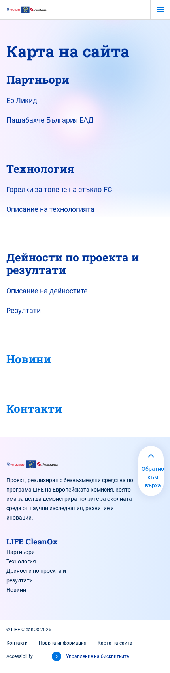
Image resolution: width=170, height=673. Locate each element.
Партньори (20, 552)
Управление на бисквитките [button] (97, 656)
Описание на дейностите (47, 291)
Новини (28, 359)
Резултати (23, 310)
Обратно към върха (153, 477)
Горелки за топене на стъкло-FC (59, 189)
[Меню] (160, 10)
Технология (21, 561)
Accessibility (19, 656)
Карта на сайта (115, 643)
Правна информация (63, 643)
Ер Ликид (21, 100)
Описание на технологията (50, 209)
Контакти (34, 408)
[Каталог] (26, 9)
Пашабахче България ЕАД (50, 120)
